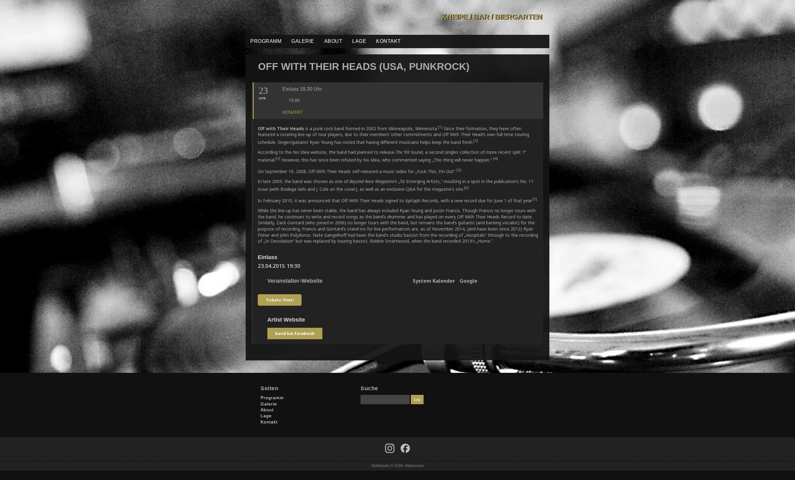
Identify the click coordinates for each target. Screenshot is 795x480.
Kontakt (388, 41)
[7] (534, 199)
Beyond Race (361, 181)
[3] (277, 158)
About (333, 41)
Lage (359, 41)
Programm (265, 41)
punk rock (323, 128)
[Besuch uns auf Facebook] (389, 448)
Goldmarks (290, 17)
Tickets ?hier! (280, 300)
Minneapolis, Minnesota (412, 128)
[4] (495, 158)
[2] (475, 140)
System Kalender (434, 281)
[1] (440, 127)
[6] (466, 187)
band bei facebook (295, 333)
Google (468, 281)
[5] (459, 169)
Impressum (414, 466)
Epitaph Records (421, 200)
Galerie (302, 41)
